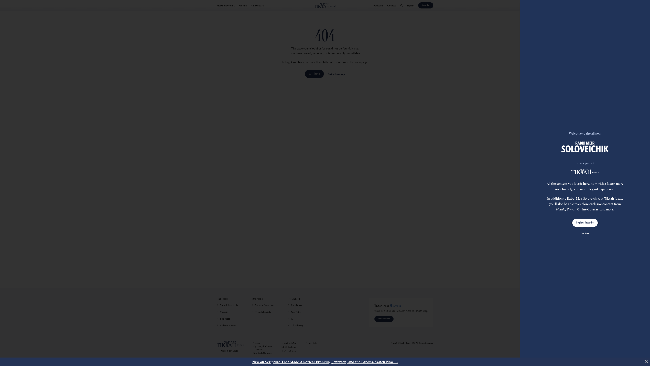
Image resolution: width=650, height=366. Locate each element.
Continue (585, 233)
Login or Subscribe (584, 222)
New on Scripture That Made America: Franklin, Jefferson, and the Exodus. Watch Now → (325, 361)
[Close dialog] (646, 361)
